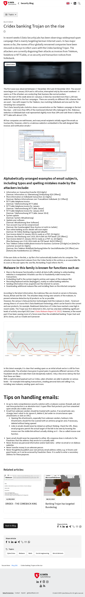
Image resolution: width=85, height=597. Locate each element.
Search (79, 3)
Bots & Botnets (58, 553)
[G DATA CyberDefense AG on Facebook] (40, 582)
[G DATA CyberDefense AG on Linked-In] (38, 582)
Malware (9, 477)
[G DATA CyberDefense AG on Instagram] (47, 582)
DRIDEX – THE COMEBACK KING (21, 504)
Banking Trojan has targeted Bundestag (59, 505)
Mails (30, 553)
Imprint (23, 593)
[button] (58, 527)
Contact (17, 593)
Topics (11, 14)
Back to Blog (10, 525)
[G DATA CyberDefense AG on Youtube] (41, 586)
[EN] (68, 3)
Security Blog (27, 3)
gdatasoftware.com (33, 593)
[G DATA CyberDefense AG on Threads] (43, 582)
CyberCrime (10, 64)
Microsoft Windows (53, 477)
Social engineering (42, 553)
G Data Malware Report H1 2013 (47, 311)
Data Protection (8, 593)
